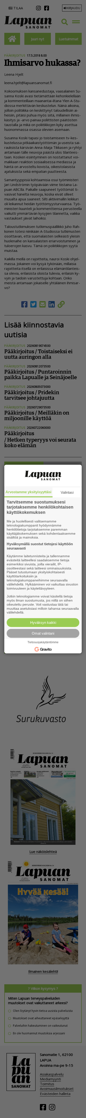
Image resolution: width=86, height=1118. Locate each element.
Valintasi (67, 492)
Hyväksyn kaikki (43, 622)
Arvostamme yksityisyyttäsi (28, 492)
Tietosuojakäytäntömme (43, 642)
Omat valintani (43, 633)
